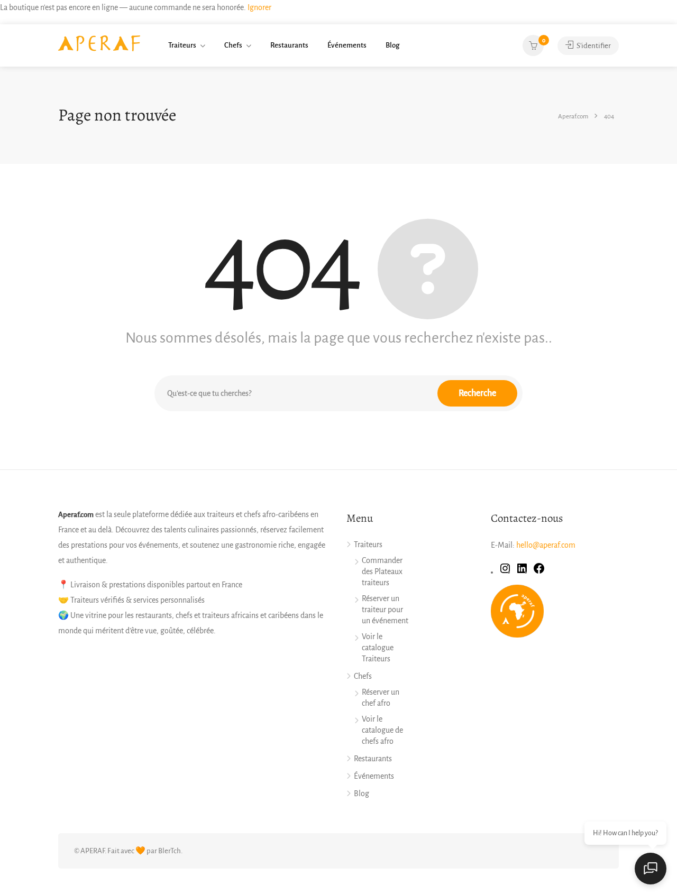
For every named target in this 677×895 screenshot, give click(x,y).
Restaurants (289, 45)
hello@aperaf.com (545, 545)
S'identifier (593, 46)
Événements (347, 45)
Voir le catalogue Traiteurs (378, 647)
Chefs (233, 45)
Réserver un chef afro (380, 697)
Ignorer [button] (259, 7)
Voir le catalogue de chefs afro (382, 730)
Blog (392, 45)
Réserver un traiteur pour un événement (385, 609)
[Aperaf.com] (99, 43)
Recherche (477, 393)
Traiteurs (182, 45)
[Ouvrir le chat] (650, 868)
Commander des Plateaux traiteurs (382, 571)
